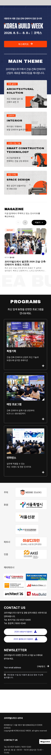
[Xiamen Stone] (36, 577)
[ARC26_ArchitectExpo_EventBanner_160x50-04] (14, 594)
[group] (26, 251)
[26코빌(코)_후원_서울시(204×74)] (31, 504)
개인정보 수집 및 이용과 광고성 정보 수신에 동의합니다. (23, 676)
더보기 (39, 222)
